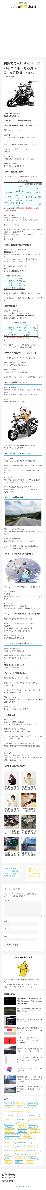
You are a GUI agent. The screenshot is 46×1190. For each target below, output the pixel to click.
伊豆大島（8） (9, 1131)
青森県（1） (9, 1139)
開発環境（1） (23, 1119)
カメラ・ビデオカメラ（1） (26, 1107)
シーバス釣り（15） (11, 1123)
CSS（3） (20, 1104)
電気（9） (8, 1150)
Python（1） (32, 1127)
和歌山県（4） (32, 1146)
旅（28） (31, 1139)
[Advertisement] (23, 34)
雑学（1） (30, 1162)
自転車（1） (27, 1135)
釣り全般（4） (35, 1131)
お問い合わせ (8, 1174)
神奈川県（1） (19, 1150)
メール (7, 929)
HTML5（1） (9, 1104)
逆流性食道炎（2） (34, 1150)
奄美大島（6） (9, 1107)
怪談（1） (31, 1154)
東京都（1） (9, 1158)
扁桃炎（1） (20, 1154)
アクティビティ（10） (23, 1142)
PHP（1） (24, 1115)
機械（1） (8, 1162)
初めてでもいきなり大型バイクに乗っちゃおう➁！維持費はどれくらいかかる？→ (35, 873)
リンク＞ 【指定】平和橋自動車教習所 (18, 347)
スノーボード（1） (11, 1115)
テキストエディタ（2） (12, 1135)
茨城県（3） (9, 1146)
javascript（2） (10, 1119)
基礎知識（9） (9, 1127)
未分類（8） (19, 1162)
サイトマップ (8, 1178)
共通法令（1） (22, 1131)
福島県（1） (9, 1142)
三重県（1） (33, 1158)
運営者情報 (7, 1181)
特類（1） (21, 1127)
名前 (7, 921)
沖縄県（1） (9, 1154)
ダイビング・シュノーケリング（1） (16, 1111)
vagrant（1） (36, 1119)
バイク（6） (25, 1123)
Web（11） (20, 1146)
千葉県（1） (20, 1139)
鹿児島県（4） (31, 1104)
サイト (6, 937)
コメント (8, 900)
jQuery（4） (35, 1115)
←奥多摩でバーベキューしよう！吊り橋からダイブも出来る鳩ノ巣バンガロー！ (11, 872)
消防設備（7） (21, 1158)
